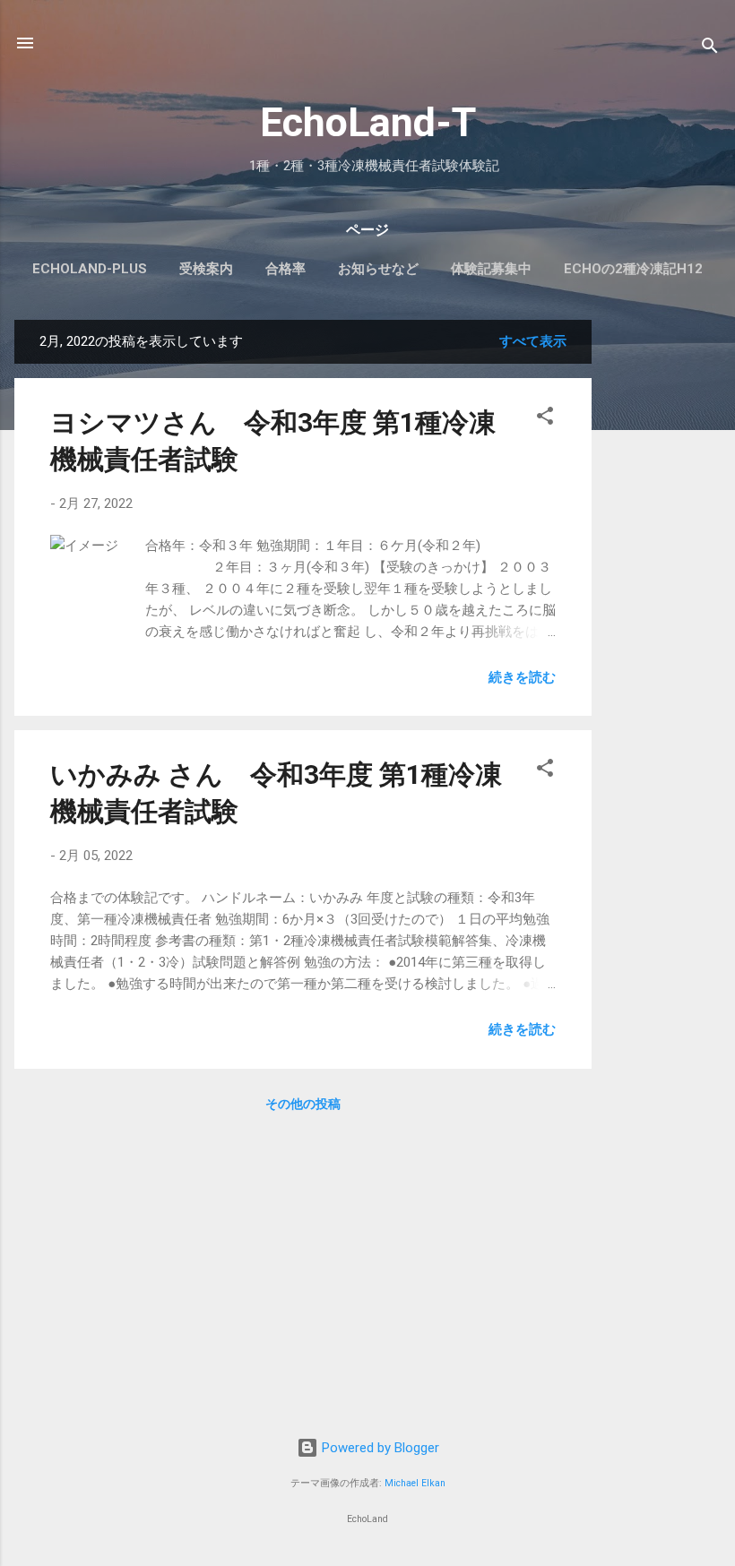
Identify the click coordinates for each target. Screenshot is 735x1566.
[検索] (710, 49)
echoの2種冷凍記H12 (633, 269)
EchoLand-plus (89, 269)
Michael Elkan (415, 1483)
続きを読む (522, 677)
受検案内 (206, 269)
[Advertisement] (663, 588)
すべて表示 (532, 341)
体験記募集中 (491, 269)
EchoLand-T (368, 122)
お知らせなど (378, 269)
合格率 (285, 269)
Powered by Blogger (378, 1448)
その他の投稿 (303, 1104)
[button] (545, 419)
